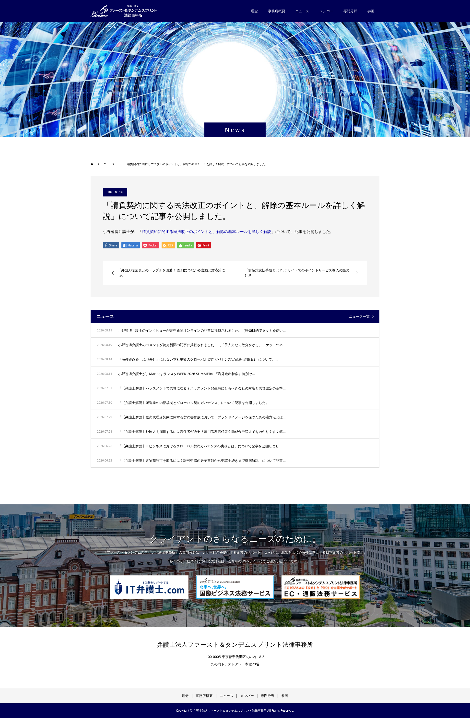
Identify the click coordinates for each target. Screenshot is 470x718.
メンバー (326, 11)
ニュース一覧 (359, 316)
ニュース (302, 11)
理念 (254, 11)
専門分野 (350, 11)
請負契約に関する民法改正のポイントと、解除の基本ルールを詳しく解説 (206, 231)
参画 (370, 11)
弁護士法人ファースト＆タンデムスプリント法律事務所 (235, 644)
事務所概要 (276, 11)
